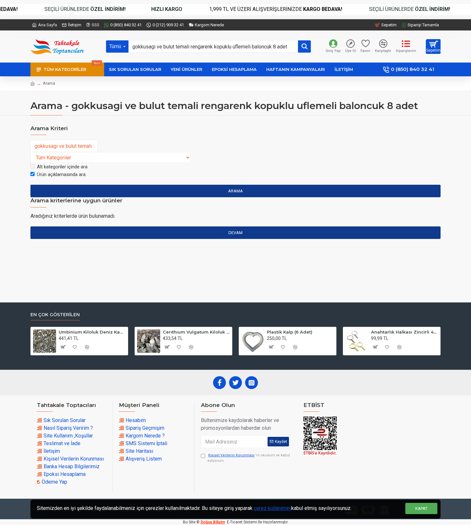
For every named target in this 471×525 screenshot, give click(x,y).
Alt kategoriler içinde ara (62, 167)
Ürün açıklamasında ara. (62, 174)
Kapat (421, 508)
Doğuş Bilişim (213, 522)
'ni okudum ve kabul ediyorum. (248, 458)
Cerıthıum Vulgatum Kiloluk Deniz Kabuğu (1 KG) (196, 331)
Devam (235, 232)
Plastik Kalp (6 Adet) (289, 331)
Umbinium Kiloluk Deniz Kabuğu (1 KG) (92, 331)
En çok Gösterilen (55, 315)
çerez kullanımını (272, 508)
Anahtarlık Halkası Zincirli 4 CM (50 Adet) (404, 331)
